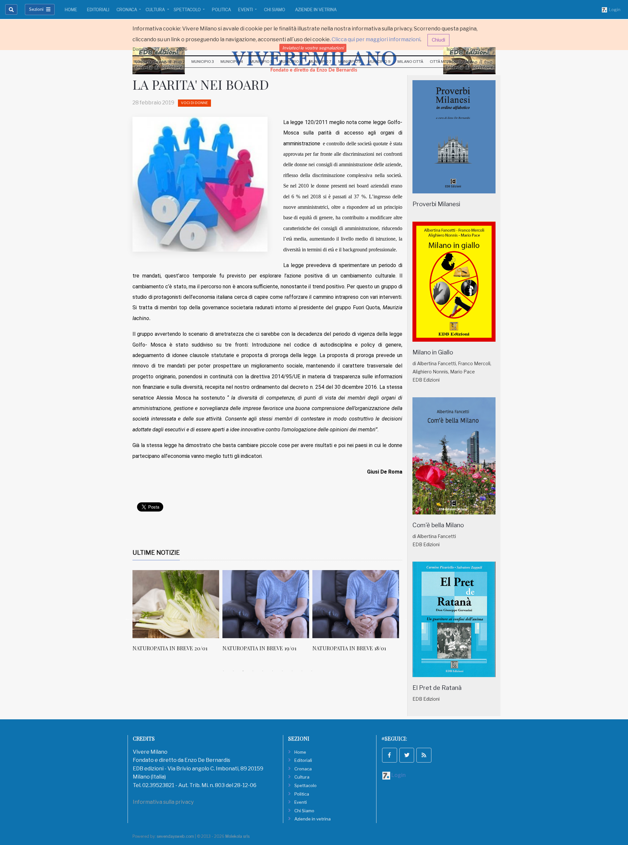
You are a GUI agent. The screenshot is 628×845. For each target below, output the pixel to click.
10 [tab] (311, 671)
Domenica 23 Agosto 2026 (160, 49)
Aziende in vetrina (316, 9)
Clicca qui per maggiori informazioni (376, 39)
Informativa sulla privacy (163, 802)
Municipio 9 (379, 61)
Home (71, 9)
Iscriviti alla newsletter (469, 49)
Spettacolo (188, 9)
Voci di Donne (194, 102)
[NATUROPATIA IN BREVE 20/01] (175, 604)
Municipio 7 (320, 61)
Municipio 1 (144, 61)
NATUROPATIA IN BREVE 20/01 (169, 648)
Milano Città (410, 61)
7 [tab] (282, 671)
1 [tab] (223, 671)
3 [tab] (243, 671)
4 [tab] (253, 671)
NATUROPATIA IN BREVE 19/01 (259, 648)
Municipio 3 (202, 61)
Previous (127, 618)
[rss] (423, 755)
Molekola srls (237, 836)
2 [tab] (233, 671)
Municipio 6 (290, 61)
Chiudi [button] (438, 40)
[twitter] (406, 755)
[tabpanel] (177, 614)
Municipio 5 (261, 61)
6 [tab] (272, 671)
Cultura (156, 9)
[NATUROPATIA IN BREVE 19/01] (265, 604)
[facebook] (389, 755)
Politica (221, 9)
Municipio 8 (349, 61)
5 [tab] (262, 671)
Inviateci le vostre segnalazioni (313, 47)
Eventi (246, 9)
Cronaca (127, 9)
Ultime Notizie (156, 552)
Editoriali (98, 9)
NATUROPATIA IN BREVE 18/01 (349, 648)
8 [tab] (292, 671)
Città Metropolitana (451, 61)
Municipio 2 (173, 61)
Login (613, 9)
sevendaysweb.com (175, 836)
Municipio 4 (231, 61)
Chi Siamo (274, 9)
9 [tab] (302, 671)
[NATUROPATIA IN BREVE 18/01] (355, 604)
